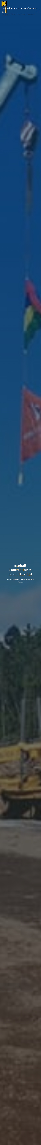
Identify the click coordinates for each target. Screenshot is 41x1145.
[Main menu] (38, 11)
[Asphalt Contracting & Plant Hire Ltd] (4, 4)
